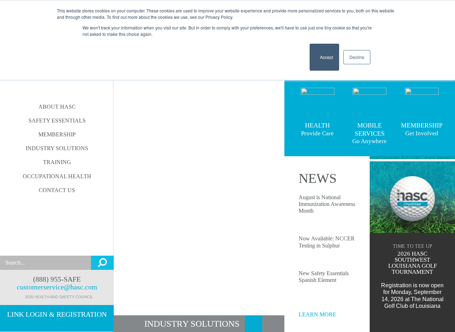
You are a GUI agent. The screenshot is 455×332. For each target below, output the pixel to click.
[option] (199, 166)
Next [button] (272, 166)
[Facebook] (50, 246)
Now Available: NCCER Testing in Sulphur (327, 241)
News (318, 178)
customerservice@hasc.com (57, 287)
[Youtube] (64, 246)
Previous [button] (125, 166)
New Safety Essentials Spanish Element (324, 276)
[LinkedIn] (36, 246)
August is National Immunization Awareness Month (327, 204)
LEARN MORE (318, 314)
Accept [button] (324, 60)
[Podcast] (78, 246)
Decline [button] (356, 57)
